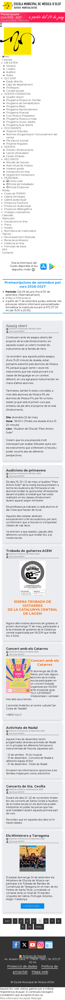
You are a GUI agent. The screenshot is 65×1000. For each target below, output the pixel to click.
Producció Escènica (16, 202)
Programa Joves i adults (20, 121)
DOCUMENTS (12, 128)
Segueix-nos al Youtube (32, 944)
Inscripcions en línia (17, 171)
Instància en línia (14, 243)
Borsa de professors (16, 240)
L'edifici (10, 69)
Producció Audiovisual (17, 206)
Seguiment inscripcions (20, 174)
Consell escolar (15, 90)
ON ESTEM (11, 62)
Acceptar (24, 998)
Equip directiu (14, 81)
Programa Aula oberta (19, 125)
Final (39, 926)
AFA (4, 249)
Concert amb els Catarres (27, 649)
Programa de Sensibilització (23, 103)
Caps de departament (19, 84)
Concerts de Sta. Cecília (25, 786)
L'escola (7, 59)
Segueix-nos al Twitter (24, 944)
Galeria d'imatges (14, 196)
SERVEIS (9, 146)
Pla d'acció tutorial (17, 140)
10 (30, 926)
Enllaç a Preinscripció (18, 298)
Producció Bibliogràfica (18, 209)
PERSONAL (11, 178)
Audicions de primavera (26, 470)
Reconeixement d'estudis (19, 237)
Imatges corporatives (17, 212)
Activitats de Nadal (22, 728)
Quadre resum (15, 97)
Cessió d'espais (15, 156)
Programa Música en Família (23, 100)
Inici (7, 921)
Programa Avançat (17, 112)
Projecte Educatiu (17, 131)
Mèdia (6, 190)
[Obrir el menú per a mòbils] (1, 23)
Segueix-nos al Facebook (16, 944)
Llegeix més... (32, 906)
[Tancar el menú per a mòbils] (1, 26)
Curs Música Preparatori (20, 115)
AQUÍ (18, 714)
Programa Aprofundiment (22, 109)
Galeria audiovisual (15, 199)
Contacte (7, 252)
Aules (9, 75)
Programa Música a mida (21, 118)
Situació (11, 65)
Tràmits (6, 234)
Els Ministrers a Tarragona (27, 836)
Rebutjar (36, 998)
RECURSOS (11, 159)
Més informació (9, 998)
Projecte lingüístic (17, 143)
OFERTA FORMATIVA (17, 93)
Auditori (11, 72)
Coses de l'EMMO (15, 193)
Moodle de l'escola (17, 162)
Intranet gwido (15, 168)
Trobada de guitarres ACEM (29, 551)
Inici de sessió (49, 944)
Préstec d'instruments (19, 150)
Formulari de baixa (15, 246)
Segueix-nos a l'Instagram (40, 944)
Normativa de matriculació (20, 230)
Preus (7, 224)
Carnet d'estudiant (17, 153)
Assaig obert (16, 326)
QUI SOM (10, 78)
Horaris (8, 227)
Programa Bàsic (15, 106)
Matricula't (8, 218)
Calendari (7, 215)
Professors (12, 87)
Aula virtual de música (19, 165)
